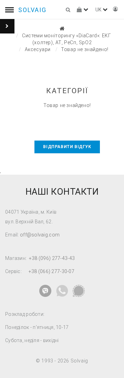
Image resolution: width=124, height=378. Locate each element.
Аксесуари (38, 49)
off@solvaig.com (40, 235)
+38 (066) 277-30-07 (51, 271)
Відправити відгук (67, 146)
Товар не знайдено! (84, 49)
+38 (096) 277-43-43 (52, 258)
